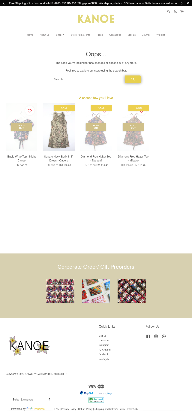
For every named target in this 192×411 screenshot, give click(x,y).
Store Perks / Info (80, 34)
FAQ (56, 409)
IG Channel (105, 349)
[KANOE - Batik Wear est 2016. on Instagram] (156, 338)
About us (45, 34)
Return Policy (85, 409)
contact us (104, 340)
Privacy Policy (68, 409)
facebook (103, 354)
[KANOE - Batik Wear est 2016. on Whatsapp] (163, 338)
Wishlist (160, 34)
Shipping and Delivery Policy (109, 409)
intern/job (104, 359)
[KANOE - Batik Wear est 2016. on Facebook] (148, 338)
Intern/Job (132, 409)
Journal (146, 34)
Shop (59, 34)
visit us (102, 335)
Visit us (132, 34)
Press (100, 34)
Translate (39, 409)
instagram (104, 345)
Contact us (115, 34)
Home (30, 34)
